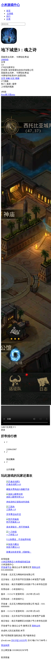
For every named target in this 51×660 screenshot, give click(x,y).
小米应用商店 (7, 562)
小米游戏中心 (10, 4)
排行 (8, 16)
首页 (8, 11)
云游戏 (10, 13)
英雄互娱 (26, 562)
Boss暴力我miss (8, 94)
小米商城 (18, 562)
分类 (8, 19)
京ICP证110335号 (19, 640)
